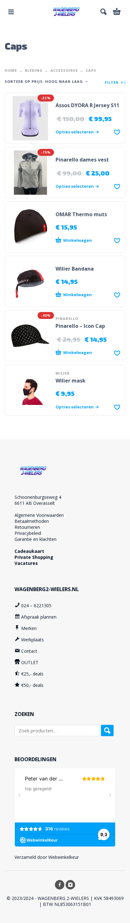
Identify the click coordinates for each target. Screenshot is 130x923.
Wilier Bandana (75, 268)
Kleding (34, 70)
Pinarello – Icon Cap (80, 325)
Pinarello (67, 318)
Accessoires (64, 70)
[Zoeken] (107, 730)
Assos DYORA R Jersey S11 (87, 105)
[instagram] (70, 884)
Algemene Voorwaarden (39, 515)
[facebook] (59, 884)
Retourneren (27, 527)
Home (11, 70)
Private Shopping (34, 557)
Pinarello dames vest (82, 159)
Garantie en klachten (35, 539)
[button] (11, 12)
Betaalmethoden (32, 521)
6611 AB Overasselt (35, 503)
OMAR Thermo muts (81, 214)
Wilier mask (71, 380)
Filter (112, 83)
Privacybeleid (28, 533)
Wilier (63, 373)
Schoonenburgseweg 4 (38, 497)
